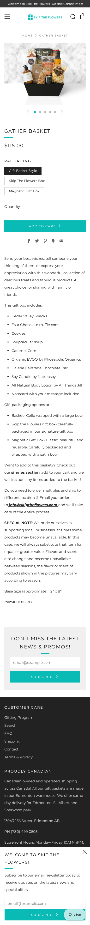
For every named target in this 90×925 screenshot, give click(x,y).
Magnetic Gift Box (24, 191)
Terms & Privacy (18, 757)
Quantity (12, 206)
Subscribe (42, 677)
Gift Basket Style (23, 171)
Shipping (12, 741)
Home (27, 35)
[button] (35, 112)
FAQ (8, 733)
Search (10, 725)
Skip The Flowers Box (27, 181)
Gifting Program (18, 717)
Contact (11, 749)
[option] (45, 74)
